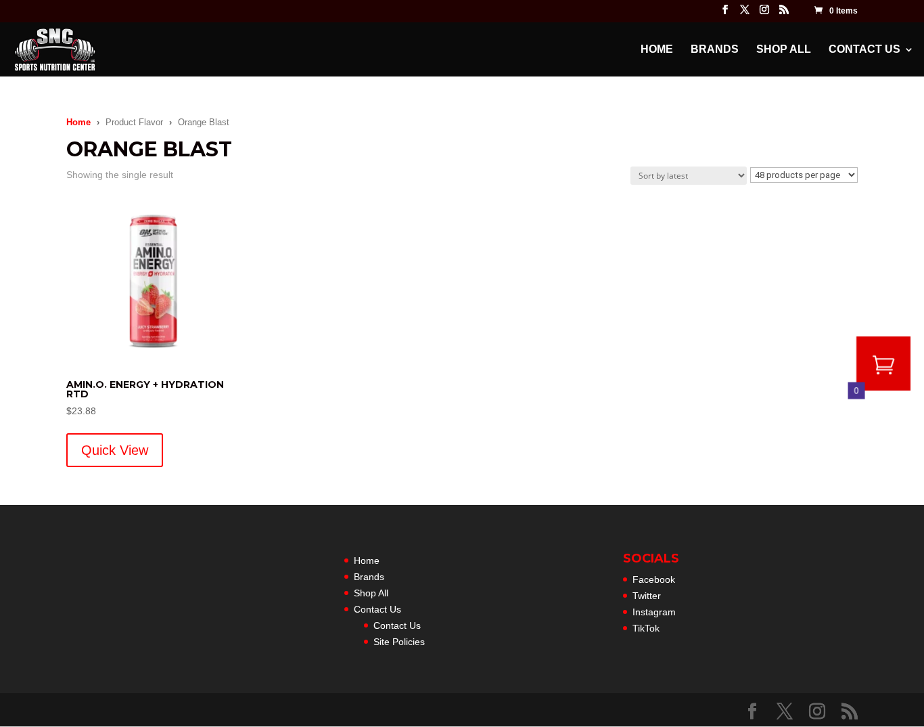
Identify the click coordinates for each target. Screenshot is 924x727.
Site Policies (399, 641)
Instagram (654, 612)
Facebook (653, 579)
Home (657, 50)
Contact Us (864, 50)
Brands (715, 50)
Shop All (783, 50)
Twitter (646, 595)
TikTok (646, 628)
